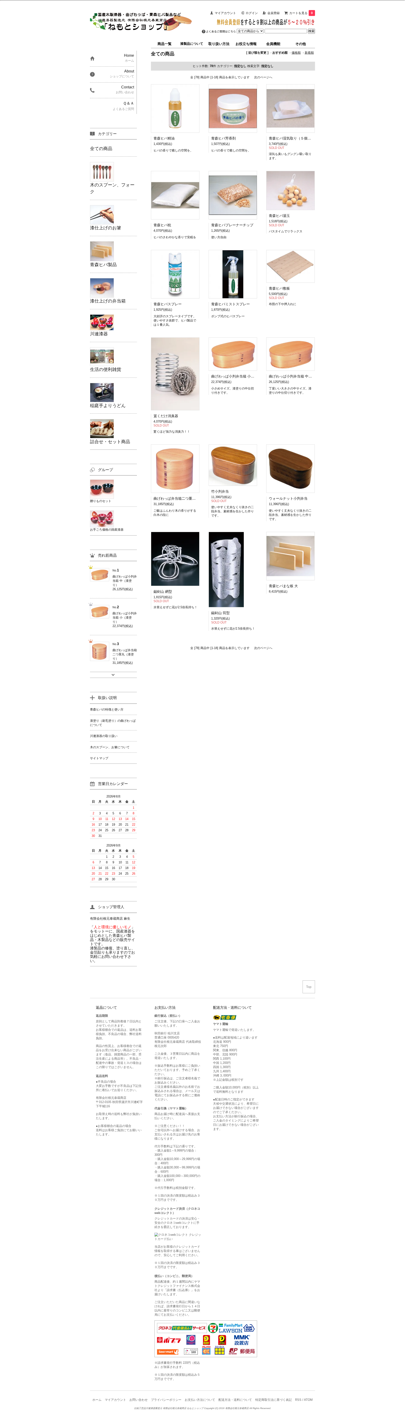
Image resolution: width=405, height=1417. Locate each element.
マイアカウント (225, 13)
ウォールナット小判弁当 (288, 498)
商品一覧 (165, 44)
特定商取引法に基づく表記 (273, 1400)
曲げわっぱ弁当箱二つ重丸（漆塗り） (183, 498)
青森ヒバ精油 (164, 138)
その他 (300, 44)
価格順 (296, 52)
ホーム (96, 1400)
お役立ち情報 (246, 44)
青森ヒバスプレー (168, 304)
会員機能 (273, 44)
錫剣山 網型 (163, 591)
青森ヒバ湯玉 (279, 216)
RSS (298, 1400)
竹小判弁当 (220, 491)
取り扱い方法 (218, 44)
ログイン (252, 13)
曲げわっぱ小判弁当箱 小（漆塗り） (239, 376)
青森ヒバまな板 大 (283, 586)
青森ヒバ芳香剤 (223, 138)
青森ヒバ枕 (162, 225)
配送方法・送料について (235, 1400)
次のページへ (263, 77)
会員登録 (273, 13)
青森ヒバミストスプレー (230, 304)
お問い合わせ (138, 1400)
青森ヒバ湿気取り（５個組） (292, 138)
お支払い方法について (200, 1400)
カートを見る (301, 13)
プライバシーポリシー (166, 1400)
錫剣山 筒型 (220, 613)
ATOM (308, 1400)
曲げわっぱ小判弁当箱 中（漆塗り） (297, 376)
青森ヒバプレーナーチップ (232, 225)
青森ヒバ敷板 (279, 288)
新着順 (309, 52)
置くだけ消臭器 (166, 416)
